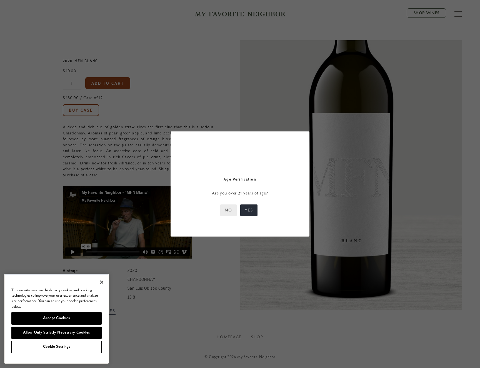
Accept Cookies (56, 318)
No (228, 210)
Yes (249, 210)
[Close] (102, 282)
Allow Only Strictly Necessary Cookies (56, 332)
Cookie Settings (56, 346)
